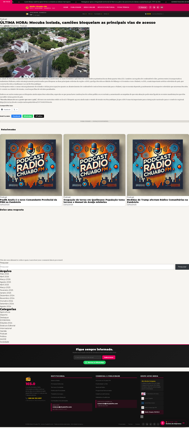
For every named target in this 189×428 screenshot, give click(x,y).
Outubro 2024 (6, 301)
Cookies (137, 424)
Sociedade (4, 342)
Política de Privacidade (58, 390)
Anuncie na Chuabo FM (103, 380)
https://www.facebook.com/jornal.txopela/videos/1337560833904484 (26, 102)
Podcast (3, 19)
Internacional (6, 328)
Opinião (3, 331)
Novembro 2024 (7, 298)
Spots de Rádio (100, 387)
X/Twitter (39, 116)
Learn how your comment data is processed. (46, 260)
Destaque (4, 318)
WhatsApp (28, 116)
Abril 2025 (4, 285)
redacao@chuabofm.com (62, 407)
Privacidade (122, 424)
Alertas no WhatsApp (96, 362)
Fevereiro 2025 (6, 290)
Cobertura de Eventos (102, 394)
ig (154, 7)
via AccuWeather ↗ (157, 14)
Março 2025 (5, 287)
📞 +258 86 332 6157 (34, 398)
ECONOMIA (5, 320)
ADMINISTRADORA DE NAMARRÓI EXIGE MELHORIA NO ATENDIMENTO (132, 2)
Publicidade (76, 7)
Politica (3, 336)
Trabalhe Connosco (57, 394)
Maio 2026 (4, 274)
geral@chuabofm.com (60, 409)
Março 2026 (5, 279)
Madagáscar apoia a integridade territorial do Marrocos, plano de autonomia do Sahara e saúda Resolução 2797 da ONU (57, 2)
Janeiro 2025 (5, 293)
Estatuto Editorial (106, 7)
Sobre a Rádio (55, 380)
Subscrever (108, 357)
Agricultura (5, 312)
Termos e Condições (57, 387)
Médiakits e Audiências (103, 397)
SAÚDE (3, 339)
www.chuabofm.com (47, 424)
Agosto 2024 (5, 306)
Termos (130, 424)
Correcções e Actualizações (59, 400)
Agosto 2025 (5, 282)
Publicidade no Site (102, 384)
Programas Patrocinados (104, 390)
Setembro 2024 (7, 304)
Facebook (16, 116)
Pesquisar (4, 263)
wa (162, 7)
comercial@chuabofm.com (107, 403)
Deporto (3, 315)
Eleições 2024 (6, 323)
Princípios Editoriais (57, 384)
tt (154, 424)
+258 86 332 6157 (102, 405)
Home (65, 7)
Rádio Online (89, 7)
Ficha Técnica (123, 7)
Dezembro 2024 (7, 295)
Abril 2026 (4, 277)
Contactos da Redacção (58, 397)
